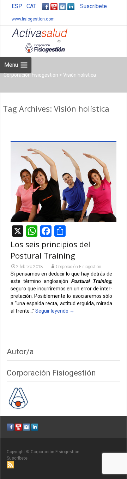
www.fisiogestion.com (33, 19)
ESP (17, 6)
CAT (31, 6)
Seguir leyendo (54, 311)
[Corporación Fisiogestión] (33, 40)
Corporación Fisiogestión (78, 266)
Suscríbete (93, 6)
